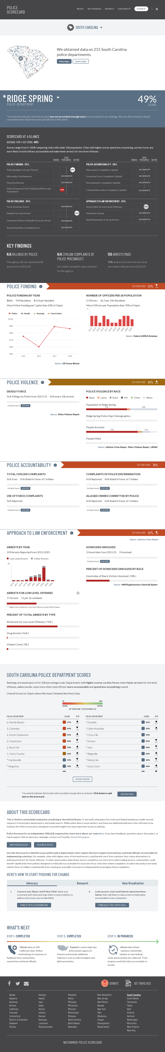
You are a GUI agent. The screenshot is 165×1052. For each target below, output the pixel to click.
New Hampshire (104, 994)
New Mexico (102, 1001)
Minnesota (73, 1005)
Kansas (42, 1015)
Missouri (72, 1008)
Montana (72, 1015)
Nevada (100, 1005)
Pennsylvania (103, 1023)
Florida (12, 1026)
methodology (19, 844)
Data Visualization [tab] (133, 883)
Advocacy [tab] (32, 883)
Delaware (13, 1023)
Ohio (99, 1012)
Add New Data (127, 794)
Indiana (42, 1012)
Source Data (45, 844)
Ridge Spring (30, 98)
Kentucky (43, 1019)
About (80, 9)
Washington (132, 1019)
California (13, 1008)
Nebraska (72, 1026)
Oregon (100, 1019)
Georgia (42, 994)
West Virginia (133, 1026)
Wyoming (131, 1030)
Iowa (41, 1001)
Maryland (72, 994)
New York (101, 1008)
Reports (109, 9)
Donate (141, 9)
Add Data (25, 405)
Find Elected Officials (112, 905)
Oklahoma (101, 1015)
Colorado (13, 1012)
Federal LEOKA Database (145, 336)
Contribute (124, 9)
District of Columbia (18, 1019)
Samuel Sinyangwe (80, 837)
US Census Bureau (70, 363)
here (101, 833)
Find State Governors (34, 905)
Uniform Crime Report (116, 447)
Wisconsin (132, 1023)
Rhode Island (103, 1026)
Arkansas (13, 1001)
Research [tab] (82, 883)
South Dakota (133, 998)
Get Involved (142, 983)
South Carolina (83, 27)
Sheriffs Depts (81, 61)
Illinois (42, 1008)
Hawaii (42, 998)
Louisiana (43, 1023)
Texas (129, 1005)
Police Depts (64, 61)
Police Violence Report (68, 414)
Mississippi (73, 1012)
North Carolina (74, 1019)
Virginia (130, 1012)
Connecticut (14, 1015)
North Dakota (74, 1023)
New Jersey (102, 998)
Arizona (12, 1005)
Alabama (13, 998)
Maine (70, 998)
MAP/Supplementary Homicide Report (139, 584)
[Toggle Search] (157, 9)
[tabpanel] (82, 898)
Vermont (131, 1015)
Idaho (41, 1005)
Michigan (72, 1001)
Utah (129, 1008)
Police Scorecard (16, 9)
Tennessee (132, 1001)
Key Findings (94, 9)
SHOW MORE (82, 779)
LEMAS (153, 447)
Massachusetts (46, 1026)
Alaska (12, 994)
